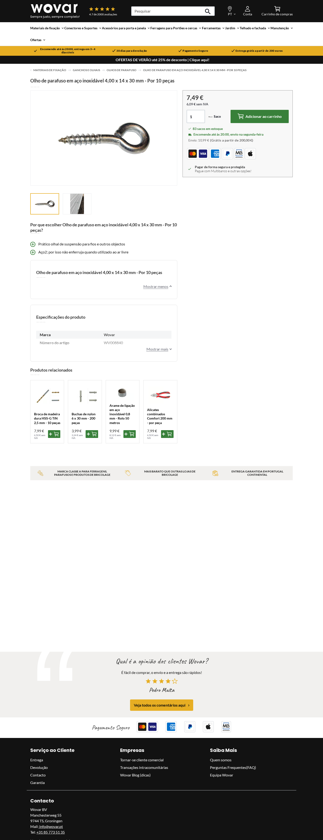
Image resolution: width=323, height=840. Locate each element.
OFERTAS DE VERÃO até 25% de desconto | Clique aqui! (163, 60)
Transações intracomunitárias (144, 767)
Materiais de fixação (49, 70)
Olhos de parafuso (121, 70)
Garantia (37, 782)
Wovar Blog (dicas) (135, 775)
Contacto (38, 775)
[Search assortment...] (208, 11)
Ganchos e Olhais (86, 70)
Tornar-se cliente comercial (142, 760)
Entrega (36, 760)
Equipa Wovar (221, 775)
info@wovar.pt (51, 826)
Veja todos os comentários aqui (159, 705)
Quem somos (220, 760)
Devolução (39, 767)
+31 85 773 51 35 (50, 832)
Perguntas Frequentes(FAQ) (233, 767)
